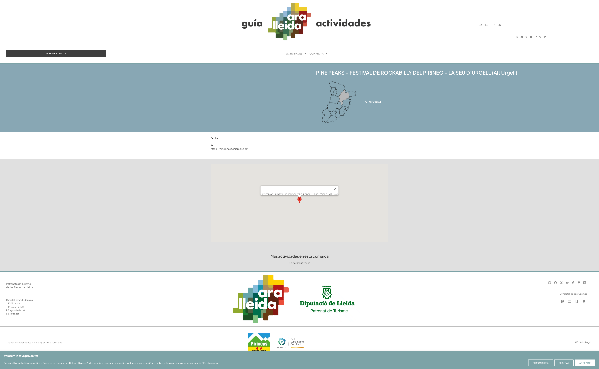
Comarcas (316, 53)
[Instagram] (517, 37)
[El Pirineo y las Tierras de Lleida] (290, 349)
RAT (576, 342)
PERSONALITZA (540, 363)
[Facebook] (522, 37)
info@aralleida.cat (15, 310)
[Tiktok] (536, 37)
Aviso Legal (585, 342)
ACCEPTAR (585, 363)
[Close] (334, 189)
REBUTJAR (564, 363)
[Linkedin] (545, 37)
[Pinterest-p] (540, 37)
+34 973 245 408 (15, 306)
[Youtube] (531, 37)
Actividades (294, 53)
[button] (374, 101)
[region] (299, 360)
